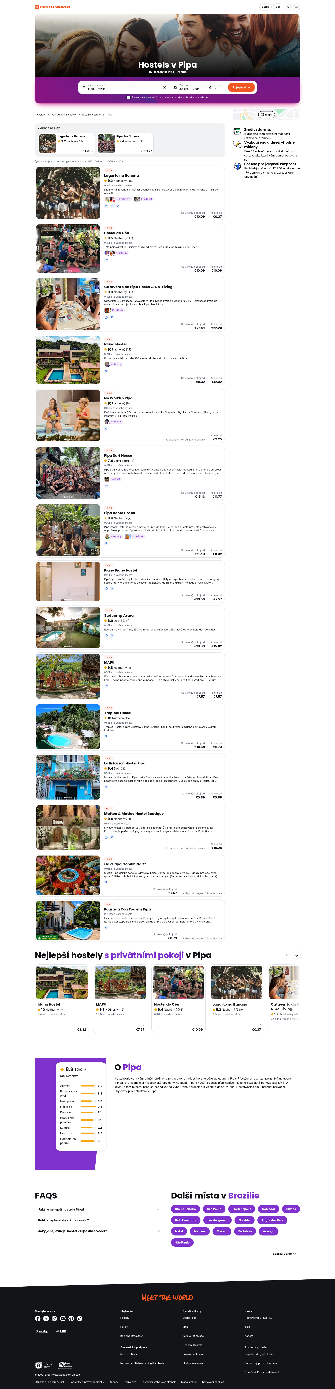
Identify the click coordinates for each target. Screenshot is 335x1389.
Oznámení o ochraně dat (49, 1381)
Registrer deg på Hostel (259, 1354)
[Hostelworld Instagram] (54, 1318)
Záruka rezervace (193, 1335)
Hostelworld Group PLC (258, 1317)
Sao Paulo (214, 1209)
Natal (179, 1231)
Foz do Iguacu (217, 1220)
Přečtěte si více (114, 161)
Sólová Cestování (193, 1354)
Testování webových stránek (158, 1381)
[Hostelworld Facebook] (37, 1318)
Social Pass (189, 1317)
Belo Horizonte (185, 1220)
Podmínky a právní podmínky (87, 1381)
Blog (185, 1326)
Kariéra (249, 1335)
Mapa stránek (189, 1381)
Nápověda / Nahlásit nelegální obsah (142, 1363)
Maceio (222, 1231)
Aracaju (268, 1231)
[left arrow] (286, 955)
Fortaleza (245, 1231)
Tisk (247, 1326)
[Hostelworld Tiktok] (79, 1318)
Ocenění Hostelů (192, 1344)
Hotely (124, 1326)
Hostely (124, 1317)
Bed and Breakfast (131, 1335)
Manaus (200, 1231)
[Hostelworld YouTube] (63, 1318)
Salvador (268, 1209)
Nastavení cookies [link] (213, 1381)
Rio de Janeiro (185, 1209)
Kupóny (114, 1381)
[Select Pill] (288, 6)
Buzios (291, 1209)
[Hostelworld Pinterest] (71, 1318)
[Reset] (164, 87)
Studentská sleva (193, 1363)
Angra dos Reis (272, 1220)
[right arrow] (296, 955)
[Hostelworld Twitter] (46, 1318)
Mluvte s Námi (128, 1354)
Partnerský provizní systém (261, 1363)
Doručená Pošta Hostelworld (262, 1372)
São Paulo (182, 1242)
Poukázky (130, 1381)
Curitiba (244, 1220)
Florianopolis (241, 1209)
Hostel (109, 170)
